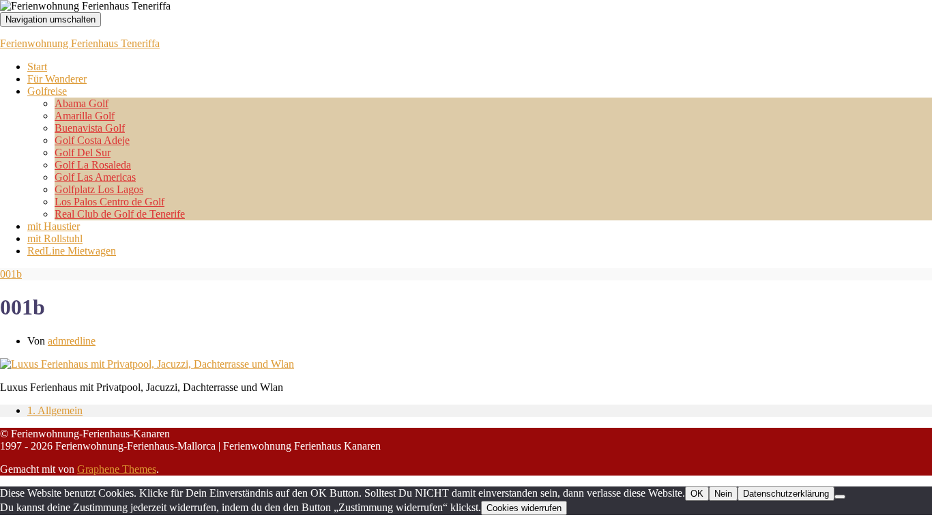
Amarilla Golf (85, 115)
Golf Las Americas (95, 177)
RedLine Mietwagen (71, 251)
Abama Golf (81, 103)
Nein (723, 494)
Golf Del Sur (83, 152)
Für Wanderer (57, 79)
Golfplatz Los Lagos (99, 189)
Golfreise (47, 91)
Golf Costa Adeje (92, 140)
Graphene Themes (116, 469)
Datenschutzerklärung (786, 494)
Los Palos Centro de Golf (109, 201)
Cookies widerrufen (524, 508)
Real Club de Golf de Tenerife (120, 214)
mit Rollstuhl (55, 238)
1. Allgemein (55, 410)
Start (37, 66)
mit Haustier (53, 226)
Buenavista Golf (90, 128)
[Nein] (839, 497)
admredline (72, 341)
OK (696, 494)
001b (11, 274)
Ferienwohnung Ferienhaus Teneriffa (80, 43)
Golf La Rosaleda (93, 165)
